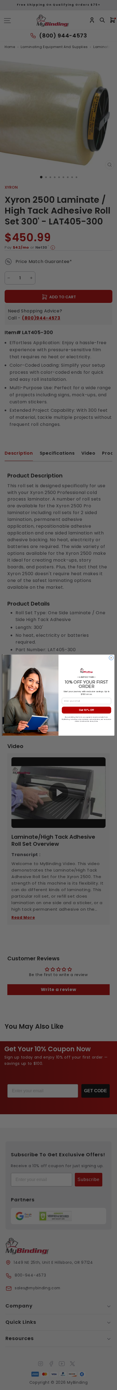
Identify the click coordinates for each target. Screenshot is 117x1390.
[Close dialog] (111, 658)
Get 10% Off (86, 709)
